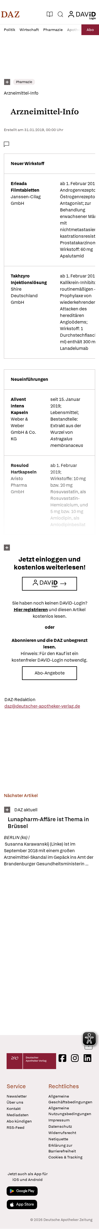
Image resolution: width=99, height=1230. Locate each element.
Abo (90, 29)
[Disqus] (49, 950)
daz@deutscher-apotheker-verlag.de (42, 706)
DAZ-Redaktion (19, 699)
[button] (10, 14)
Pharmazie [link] (24, 82)
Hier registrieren (31, 610)
